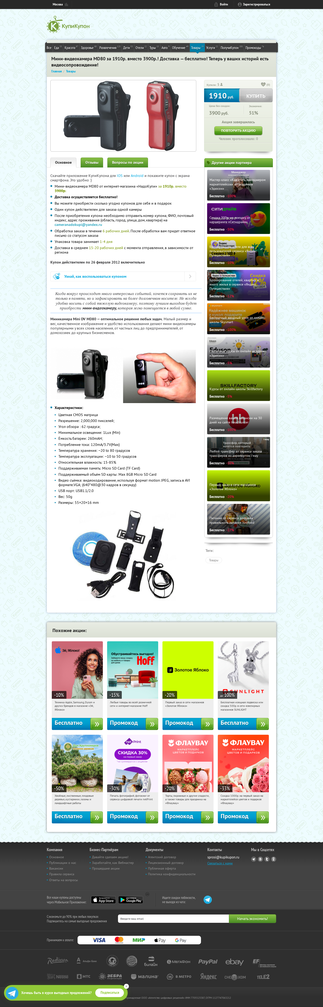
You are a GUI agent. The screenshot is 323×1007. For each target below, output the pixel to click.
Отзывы (91, 162)
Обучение (180, 47)
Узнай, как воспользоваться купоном (95, 276)
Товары (197, 47)
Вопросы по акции (127, 162)
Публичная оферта (162, 868)
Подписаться (109, 992)
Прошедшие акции (106, 868)
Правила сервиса (61, 874)
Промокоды (254, 47)
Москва (58, 4)
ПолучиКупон (232, 47)
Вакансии (56, 868)
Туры (154, 47)
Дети (128, 47)
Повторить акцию (238, 130)
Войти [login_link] (224, 4)
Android (137, 175)
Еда (58, 47)
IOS (120, 175)
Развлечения (110, 47)
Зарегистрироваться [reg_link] (256, 4)
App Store (103, 900)
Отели (141, 47)
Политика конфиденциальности (172, 874)
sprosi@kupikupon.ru (223, 857)
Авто (166, 47)
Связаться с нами (220, 863)
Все (49, 47)
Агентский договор (162, 857)
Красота (71, 47)
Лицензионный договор (166, 863)
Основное (63, 162)
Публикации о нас (62, 863)
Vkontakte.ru (260, 859)
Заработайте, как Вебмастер (113, 863)
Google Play (130, 900)
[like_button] (263, 85)
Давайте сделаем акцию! (110, 857)
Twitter (267, 859)
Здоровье (89, 47)
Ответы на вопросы (63, 880)
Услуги (212, 47)
